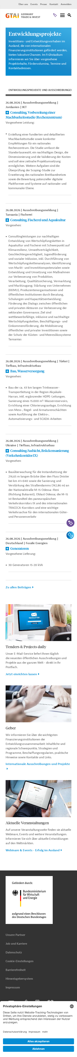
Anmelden (66, 4)
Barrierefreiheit (16, 970)
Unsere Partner (15, 935)
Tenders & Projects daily (26, 646)
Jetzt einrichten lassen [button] (21, 674)
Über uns (23, 4)
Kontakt (54, 4)
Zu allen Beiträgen (18, 587)
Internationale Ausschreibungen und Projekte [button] (38, 764)
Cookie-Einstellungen (19, 961)
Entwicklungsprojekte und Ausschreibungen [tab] (41, 90)
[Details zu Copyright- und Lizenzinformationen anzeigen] (68, 638)
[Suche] (69, 15)
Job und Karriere (16, 944)
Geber (11, 727)
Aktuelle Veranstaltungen (27, 822)
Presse (43, 4)
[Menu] (62, 15)
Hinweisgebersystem (19, 979)
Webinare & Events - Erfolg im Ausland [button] (33, 850)
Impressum (13, 987)
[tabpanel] (38, 347)
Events (34, 4)
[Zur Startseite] (23, 17)
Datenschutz (14, 952)
